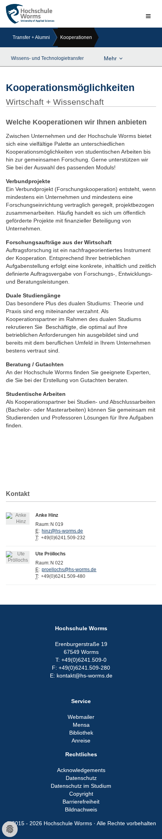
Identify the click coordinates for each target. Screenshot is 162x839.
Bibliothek (81, 732)
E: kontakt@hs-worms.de (81, 675)
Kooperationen (76, 37)
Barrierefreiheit (81, 801)
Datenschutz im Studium (81, 786)
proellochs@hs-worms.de (69, 569)
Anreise (81, 740)
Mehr (110, 58)
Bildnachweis (81, 809)
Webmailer (81, 717)
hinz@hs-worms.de (62, 531)
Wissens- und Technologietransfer (47, 58)
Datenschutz (81, 778)
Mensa (81, 725)
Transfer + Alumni (31, 37)
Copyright (81, 794)
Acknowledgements (81, 770)
